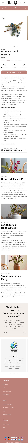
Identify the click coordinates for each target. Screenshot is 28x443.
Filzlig (11, 442)
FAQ (4, 411)
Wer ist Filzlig (6, 424)
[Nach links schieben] (10, 46)
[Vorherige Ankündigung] (2, 8)
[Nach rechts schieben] (17, 46)
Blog (4, 427)
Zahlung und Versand (8, 407)
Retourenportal (7, 414)
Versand (8, 59)
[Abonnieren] (23, 332)
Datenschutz (6, 394)
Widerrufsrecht (7, 391)
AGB (4, 388)
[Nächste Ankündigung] (25, 8)
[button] (3, 3)
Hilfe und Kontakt (7, 404)
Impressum (5, 384)
